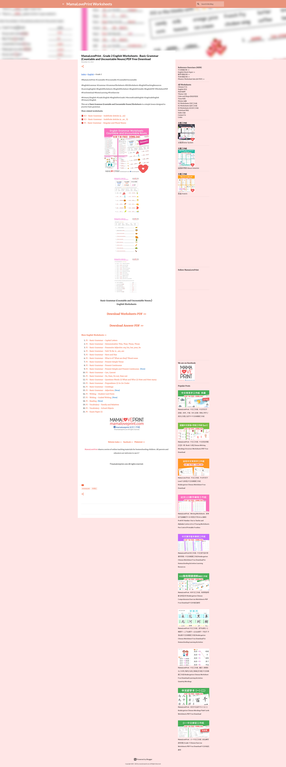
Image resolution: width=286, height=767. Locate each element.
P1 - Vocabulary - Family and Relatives (102, 404)
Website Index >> (115, 442)
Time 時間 (181, 99)
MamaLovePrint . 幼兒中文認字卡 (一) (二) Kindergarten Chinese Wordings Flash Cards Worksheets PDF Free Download (193, 710)
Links (180, 117)
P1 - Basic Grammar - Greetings (99, 387)
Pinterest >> (139, 442)
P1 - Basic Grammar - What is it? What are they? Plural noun (112, 358)
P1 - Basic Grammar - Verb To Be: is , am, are (105, 351)
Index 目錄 (182, 113)
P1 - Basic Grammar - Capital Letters (101, 340)
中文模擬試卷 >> (183, 70)
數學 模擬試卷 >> (184, 74)
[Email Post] (82, 486)
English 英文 (182, 89)
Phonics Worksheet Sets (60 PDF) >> (191, 79)
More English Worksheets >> (94, 335)
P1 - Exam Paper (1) (94, 412)
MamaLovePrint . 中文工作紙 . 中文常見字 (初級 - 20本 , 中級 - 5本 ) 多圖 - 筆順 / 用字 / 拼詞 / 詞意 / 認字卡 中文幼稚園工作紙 (193, 412)
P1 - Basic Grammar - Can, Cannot (101, 372)
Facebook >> (128, 442)
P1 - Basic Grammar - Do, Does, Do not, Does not (106, 376)
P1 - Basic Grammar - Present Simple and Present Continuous (112, 369)
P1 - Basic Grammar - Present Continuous (104, 365)
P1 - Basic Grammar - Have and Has (101, 355)
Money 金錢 (182, 101)
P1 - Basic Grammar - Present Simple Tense (105, 362)
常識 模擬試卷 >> (184, 77)
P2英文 (94, 488)
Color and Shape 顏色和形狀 (188, 96)
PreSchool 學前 (183, 110)
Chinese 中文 (182, 87)
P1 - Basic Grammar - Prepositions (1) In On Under (107, 383)
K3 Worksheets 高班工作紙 (187, 103)
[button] (82, 66)
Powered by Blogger (144, 759)
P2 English (86, 488)
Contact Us (182, 115)
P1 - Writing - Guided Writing (98, 397)
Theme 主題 (182, 94)
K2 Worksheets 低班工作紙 (187, 106)
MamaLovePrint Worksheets (89, 4)
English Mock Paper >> (186, 72)
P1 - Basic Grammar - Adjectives (100, 390)
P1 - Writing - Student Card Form (100, 394)
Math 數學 (181, 92)
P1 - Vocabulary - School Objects (100, 408)
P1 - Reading (91, 401)
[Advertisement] (126, 536)
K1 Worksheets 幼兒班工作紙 (188, 108)
